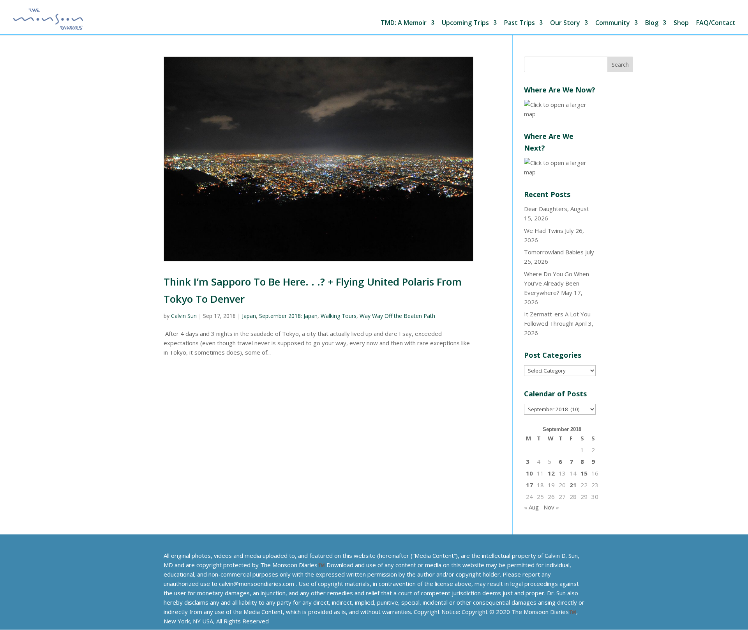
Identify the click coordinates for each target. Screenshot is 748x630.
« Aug (531, 507)
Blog (651, 23)
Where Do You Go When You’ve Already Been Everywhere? (556, 283)
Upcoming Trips (465, 23)
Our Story (565, 23)
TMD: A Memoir (404, 23)
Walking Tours (338, 315)
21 (573, 485)
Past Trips (519, 23)
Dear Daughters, (546, 209)
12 (551, 473)
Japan (249, 315)
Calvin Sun (184, 315)
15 (583, 473)
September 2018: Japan (288, 315)
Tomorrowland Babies (554, 252)
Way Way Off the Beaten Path (397, 315)
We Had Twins (543, 230)
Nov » (551, 507)
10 (529, 473)
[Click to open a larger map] (560, 114)
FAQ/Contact (716, 23)
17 (529, 485)
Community (612, 23)
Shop (681, 23)
